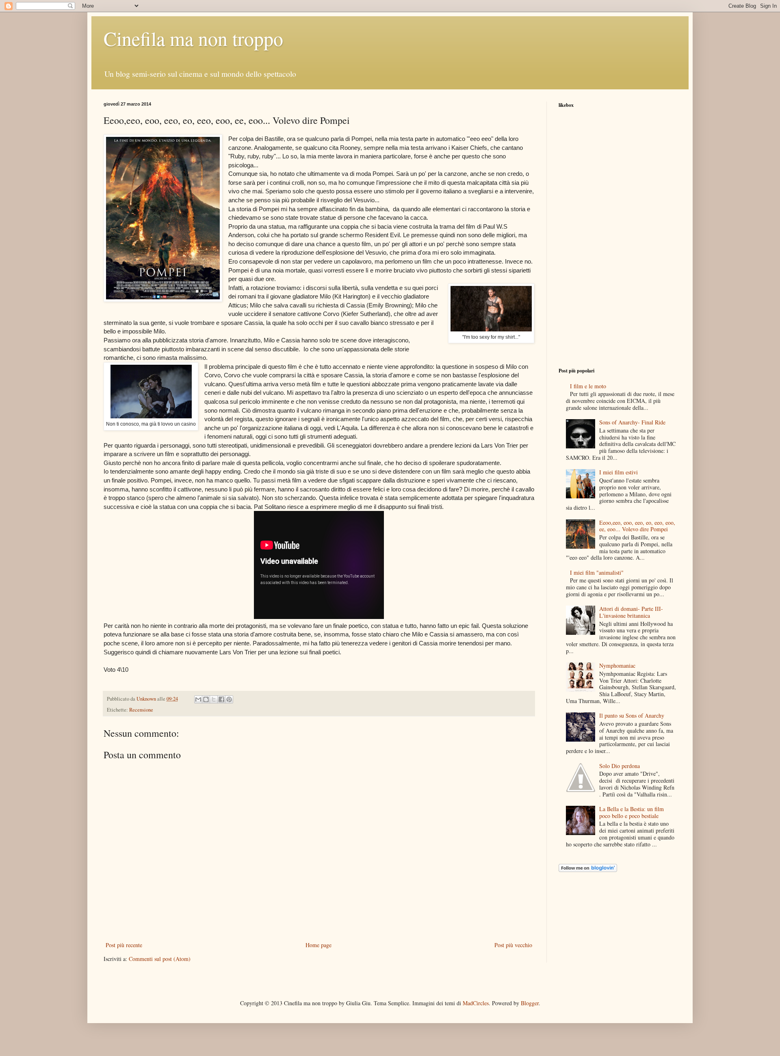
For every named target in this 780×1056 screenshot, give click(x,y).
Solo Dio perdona (619, 766)
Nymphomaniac (617, 665)
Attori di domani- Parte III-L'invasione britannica (631, 612)
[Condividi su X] (214, 699)
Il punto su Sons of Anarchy (631, 715)
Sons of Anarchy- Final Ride (632, 422)
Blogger (530, 1003)
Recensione (141, 709)
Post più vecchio (513, 945)
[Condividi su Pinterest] (229, 699)
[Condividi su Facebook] (221, 699)
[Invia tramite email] (198, 699)
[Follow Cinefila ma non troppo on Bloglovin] (588, 870)
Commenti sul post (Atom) (160, 959)
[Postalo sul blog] (206, 699)
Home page (319, 945)
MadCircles (476, 1003)
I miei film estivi (618, 472)
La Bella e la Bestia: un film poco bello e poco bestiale (631, 812)
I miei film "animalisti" (597, 572)
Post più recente (124, 945)
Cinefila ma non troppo (193, 38)
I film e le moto (588, 386)
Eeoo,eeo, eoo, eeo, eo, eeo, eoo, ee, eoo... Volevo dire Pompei (637, 526)
